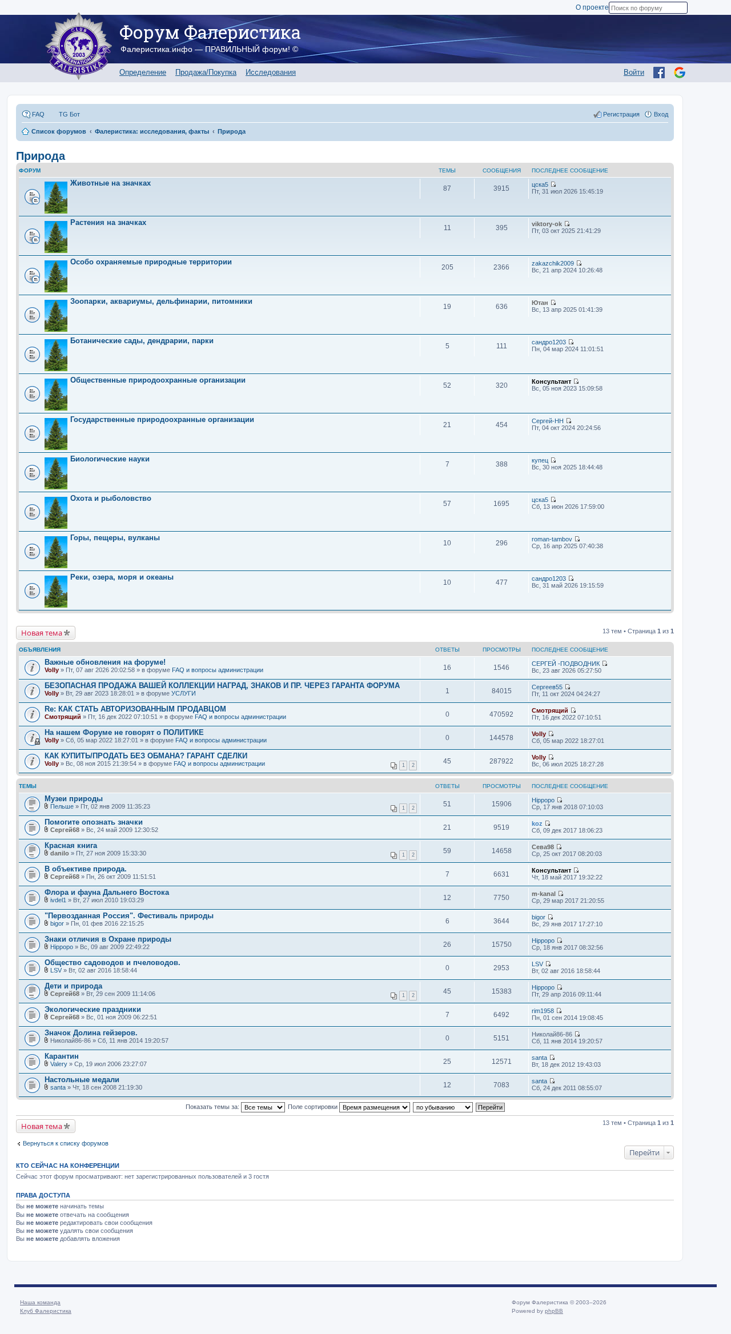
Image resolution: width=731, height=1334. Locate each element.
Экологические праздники (93, 1009)
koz (537, 823)
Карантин (62, 1056)
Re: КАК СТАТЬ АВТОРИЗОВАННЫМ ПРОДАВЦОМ (135, 709)
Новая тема (41, 633)
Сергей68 (64, 829)
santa (539, 1057)
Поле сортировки (313, 1106)
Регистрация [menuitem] (621, 114)
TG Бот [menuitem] (69, 114)
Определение (142, 72)
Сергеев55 (547, 687)
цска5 (540, 184)
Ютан (540, 302)
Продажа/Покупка (205, 72)
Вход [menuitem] (661, 114)
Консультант (551, 381)
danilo (59, 853)
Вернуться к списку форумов (66, 1143)
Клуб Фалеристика (45, 1311)
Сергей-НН (548, 420)
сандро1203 (549, 342)
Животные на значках (110, 183)
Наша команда (40, 1302)
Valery (58, 1063)
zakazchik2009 (553, 263)
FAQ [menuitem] (38, 114)
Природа (40, 156)
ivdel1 (58, 900)
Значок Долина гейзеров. (91, 1032)
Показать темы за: (213, 1106)
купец (540, 460)
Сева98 (543, 846)
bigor (57, 923)
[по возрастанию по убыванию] (443, 1106)
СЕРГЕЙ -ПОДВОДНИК (566, 663)
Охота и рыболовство (110, 498)
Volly (52, 669)
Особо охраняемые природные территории (151, 262)
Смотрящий (63, 716)
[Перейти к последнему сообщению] (553, 184)
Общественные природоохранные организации (158, 380)
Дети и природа (73, 986)
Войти (634, 72)
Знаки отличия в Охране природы (108, 939)
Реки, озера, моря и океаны (122, 577)
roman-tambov (552, 539)
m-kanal (544, 893)
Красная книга (71, 845)
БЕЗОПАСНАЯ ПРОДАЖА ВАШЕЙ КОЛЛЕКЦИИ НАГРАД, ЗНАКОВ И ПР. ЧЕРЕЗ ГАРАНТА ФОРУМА (222, 685)
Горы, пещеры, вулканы (115, 537)
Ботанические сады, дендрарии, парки (142, 340)
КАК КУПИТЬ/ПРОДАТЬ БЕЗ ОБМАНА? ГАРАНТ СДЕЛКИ (146, 756)
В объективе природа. (86, 869)
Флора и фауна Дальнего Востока (107, 892)
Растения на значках (108, 222)
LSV (56, 970)
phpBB (554, 1311)
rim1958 (543, 1010)
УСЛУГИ (183, 693)
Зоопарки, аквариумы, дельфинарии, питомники (161, 301)
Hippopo (543, 800)
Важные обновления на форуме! (105, 662)
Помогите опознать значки (94, 822)
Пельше (62, 806)
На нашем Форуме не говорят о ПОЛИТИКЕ (124, 732)
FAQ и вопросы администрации (217, 669)
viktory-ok (547, 223)
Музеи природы (74, 798)
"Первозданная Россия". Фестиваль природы (129, 915)
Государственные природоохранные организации (162, 419)
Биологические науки (110, 459)
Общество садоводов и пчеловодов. (112, 962)
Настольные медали (82, 1079)
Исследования (271, 72)
